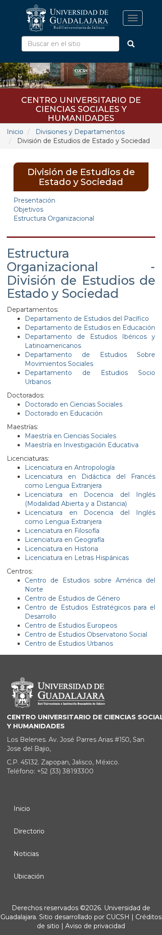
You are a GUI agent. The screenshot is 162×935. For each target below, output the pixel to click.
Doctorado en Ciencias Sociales (73, 404)
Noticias (26, 854)
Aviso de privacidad (94, 926)
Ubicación (29, 876)
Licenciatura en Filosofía (62, 531)
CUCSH (118, 917)
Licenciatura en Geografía (64, 540)
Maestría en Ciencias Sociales (70, 436)
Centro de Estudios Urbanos (69, 643)
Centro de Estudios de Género (72, 598)
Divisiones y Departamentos (80, 132)
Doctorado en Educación (64, 413)
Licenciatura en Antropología (70, 467)
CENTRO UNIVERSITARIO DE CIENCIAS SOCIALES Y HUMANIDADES (81, 103)
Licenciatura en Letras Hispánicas (77, 558)
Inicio (15, 132)
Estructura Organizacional (54, 218)
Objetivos (28, 209)
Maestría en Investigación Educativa (82, 445)
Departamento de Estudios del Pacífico (87, 319)
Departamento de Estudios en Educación (90, 328)
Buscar (131, 44)
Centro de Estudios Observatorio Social (86, 634)
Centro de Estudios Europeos (71, 625)
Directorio (29, 831)
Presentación (34, 200)
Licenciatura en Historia (61, 549)
